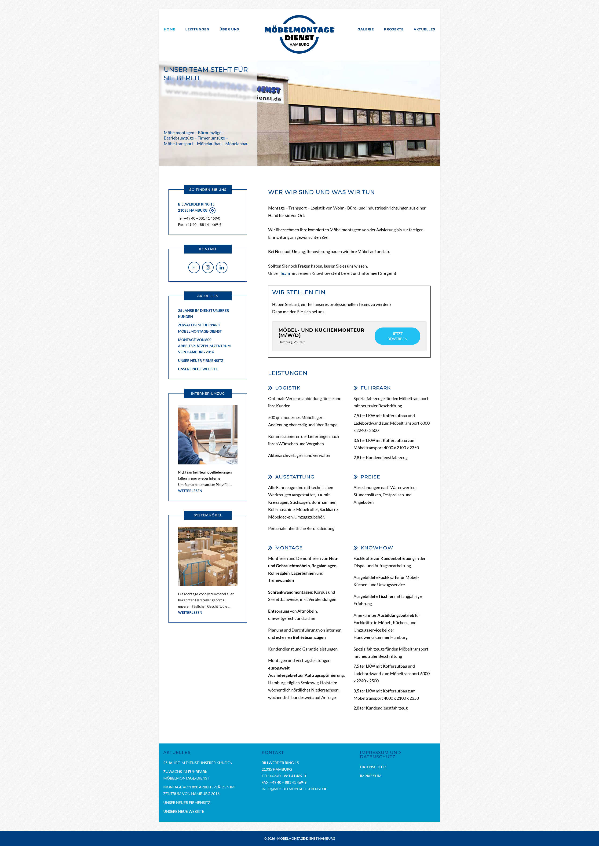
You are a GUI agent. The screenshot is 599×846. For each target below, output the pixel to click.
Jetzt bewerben (397, 336)
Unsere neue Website (198, 369)
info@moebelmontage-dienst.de (294, 789)
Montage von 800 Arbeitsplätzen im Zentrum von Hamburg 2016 (204, 346)
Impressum (370, 775)
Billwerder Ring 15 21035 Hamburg (196, 207)
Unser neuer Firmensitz (200, 360)
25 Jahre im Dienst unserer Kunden (197, 762)
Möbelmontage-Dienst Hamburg (306, 838)
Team (285, 273)
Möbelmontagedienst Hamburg (299, 34)
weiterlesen (190, 491)
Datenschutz (373, 767)
